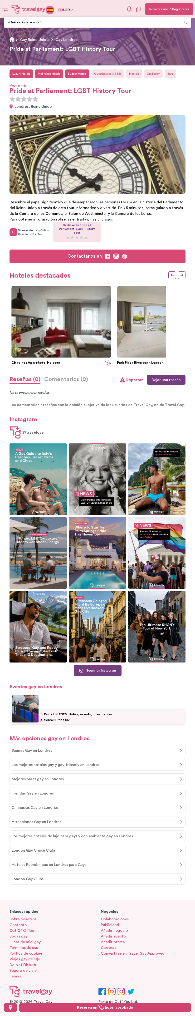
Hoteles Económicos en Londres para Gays (49, 865)
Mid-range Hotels (49, 73)
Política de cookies (26, 953)
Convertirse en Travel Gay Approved (133, 953)
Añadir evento (113, 936)
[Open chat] (138, 9)
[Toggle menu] (5, 9)
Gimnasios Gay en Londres (35, 808)
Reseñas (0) (25, 379)
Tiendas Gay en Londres (33, 793)
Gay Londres (66, 40)
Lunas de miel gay (25, 942)
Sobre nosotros (23, 919)
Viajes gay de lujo (25, 959)
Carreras (108, 948)
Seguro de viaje (23, 970)
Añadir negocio (114, 931)
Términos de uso (24, 948)
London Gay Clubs (28, 879)
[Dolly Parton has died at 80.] (97, 479)
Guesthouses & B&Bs (108, 73)
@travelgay (33, 432)
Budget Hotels (77, 73)
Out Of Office (22, 931)
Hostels (134, 73)
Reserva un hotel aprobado (105, 1007)
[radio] (12, 99)
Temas (15, 976)
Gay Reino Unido (34, 40)
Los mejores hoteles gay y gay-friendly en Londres (55, 765)
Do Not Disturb (23, 965)
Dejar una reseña (166, 380)
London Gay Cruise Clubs (34, 850)
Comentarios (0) (66, 379)
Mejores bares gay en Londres (38, 779)
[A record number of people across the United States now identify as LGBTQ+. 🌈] (156, 553)
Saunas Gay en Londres (32, 750)
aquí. (109, 219)
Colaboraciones (115, 919)
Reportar (134, 380)
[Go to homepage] (28, 9)
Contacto (18, 925)
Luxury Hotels (21, 73)
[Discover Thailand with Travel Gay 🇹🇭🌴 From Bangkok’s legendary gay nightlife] (156, 479)
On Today (153, 73)
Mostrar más (18, 85)
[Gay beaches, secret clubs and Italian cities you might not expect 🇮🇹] (38, 479)
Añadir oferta (113, 942)
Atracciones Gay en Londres (36, 822)
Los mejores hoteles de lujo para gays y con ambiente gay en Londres (72, 836)
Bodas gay (19, 936)
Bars (170, 73)
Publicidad (110, 925)
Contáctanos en (85, 256)
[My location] (10, 1007)
